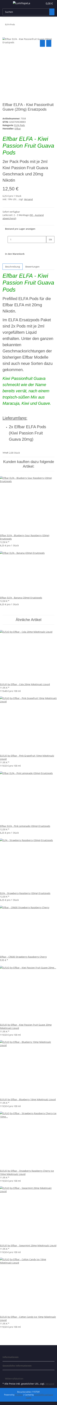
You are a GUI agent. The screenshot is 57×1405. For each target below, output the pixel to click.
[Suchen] (51, 11)
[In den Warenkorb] (5, 35)
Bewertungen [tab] (32, 266)
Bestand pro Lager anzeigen (20, 228)
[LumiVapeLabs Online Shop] (21, 3)
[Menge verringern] (5, 239)
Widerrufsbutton (14, 1378)
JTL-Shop (19, 1394)
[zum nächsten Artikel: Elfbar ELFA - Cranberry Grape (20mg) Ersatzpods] (17, 25)
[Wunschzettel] (41, 3)
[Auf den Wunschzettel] (48, 43)
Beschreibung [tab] (12, 266)
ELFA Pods (19, 125)
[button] (38, 3)
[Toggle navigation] (6, 3)
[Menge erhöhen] (48, 246)
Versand (28, 199)
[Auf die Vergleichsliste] (42, 43)
